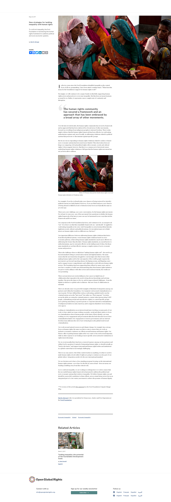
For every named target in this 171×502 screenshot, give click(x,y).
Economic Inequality (64, 417)
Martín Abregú (35, 42)
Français (126, 492)
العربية (140, 492)
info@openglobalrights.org (45, 492)
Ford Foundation (66, 400)
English (119, 492)
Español (60, 464)
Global (74, 417)
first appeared (80, 387)
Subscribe (83, 493)
